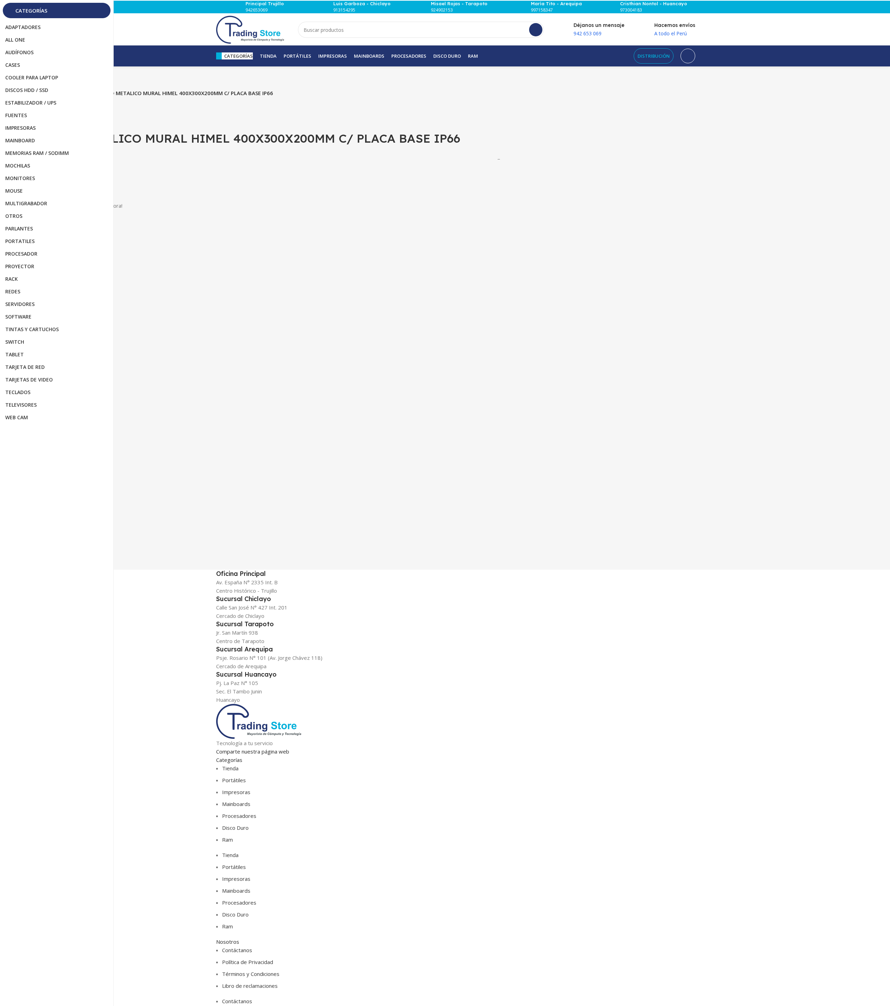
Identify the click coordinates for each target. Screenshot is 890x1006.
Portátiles (234, 780)
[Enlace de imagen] (258, 720)
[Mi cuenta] (688, 56)
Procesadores (239, 815)
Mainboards (236, 803)
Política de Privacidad (247, 961)
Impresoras (236, 792)
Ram (227, 839)
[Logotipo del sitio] (250, 29)
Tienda (230, 768)
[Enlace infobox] (261, 7)
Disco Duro (235, 827)
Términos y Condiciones (250, 973)
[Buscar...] (535, 29)
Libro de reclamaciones (250, 985)
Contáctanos (237, 950)
